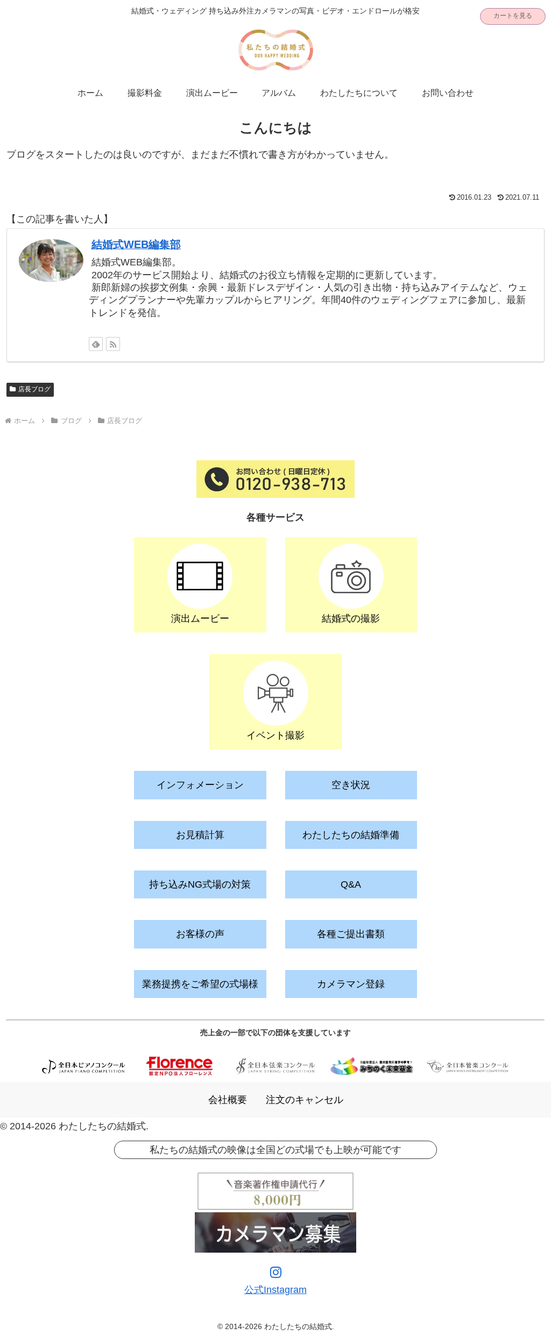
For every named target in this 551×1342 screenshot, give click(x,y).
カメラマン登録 (351, 984)
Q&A (351, 884)
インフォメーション (200, 784)
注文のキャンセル (304, 1099)
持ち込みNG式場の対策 (200, 884)
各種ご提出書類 (351, 934)
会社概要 (227, 1099)
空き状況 (350, 784)
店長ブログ (34, 389)
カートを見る (512, 15)
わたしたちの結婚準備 (350, 835)
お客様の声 (200, 934)
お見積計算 (200, 835)
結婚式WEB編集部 (136, 244)
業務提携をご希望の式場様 (200, 984)
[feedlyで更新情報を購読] (96, 344)
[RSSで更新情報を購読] (113, 344)
